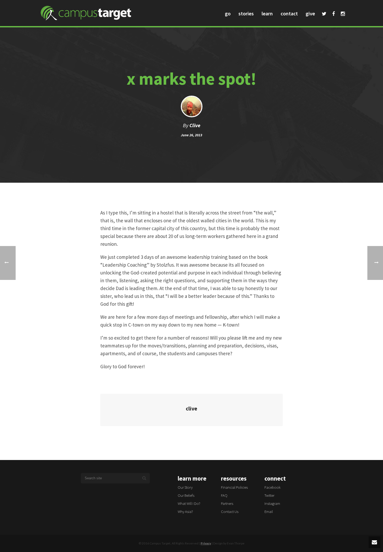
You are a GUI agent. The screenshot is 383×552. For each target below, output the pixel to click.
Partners (227, 503)
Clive (194, 125)
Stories (246, 13)
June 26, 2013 (191, 135)
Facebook (333, 14)
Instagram (343, 14)
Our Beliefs (186, 495)
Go (228, 13)
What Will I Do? (189, 503)
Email (268, 511)
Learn (267, 13)
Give (310, 13)
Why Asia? (185, 511)
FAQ (224, 495)
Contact (289, 13)
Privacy (206, 543)
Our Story (185, 487)
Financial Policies (234, 487)
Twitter (324, 14)
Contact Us (229, 511)
